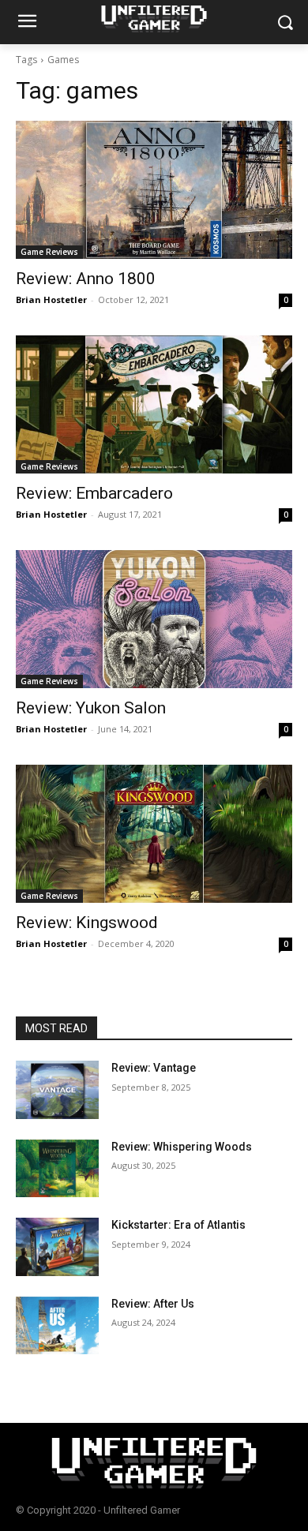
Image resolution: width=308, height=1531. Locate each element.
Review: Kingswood (87, 922)
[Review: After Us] (57, 1326)
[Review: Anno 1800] (154, 190)
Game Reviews (49, 251)
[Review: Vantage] (57, 1090)
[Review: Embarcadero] (154, 404)
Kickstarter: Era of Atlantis (178, 1224)
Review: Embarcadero (94, 493)
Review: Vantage (153, 1067)
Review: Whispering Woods (181, 1146)
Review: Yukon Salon (91, 707)
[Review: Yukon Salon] (154, 619)
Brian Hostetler (51, 299)
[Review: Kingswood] (154, 834)
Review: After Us (152, 1303)
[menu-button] (27, 23)
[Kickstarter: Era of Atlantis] (57, 1247)
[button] (284, 22)
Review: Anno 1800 (86, 278)
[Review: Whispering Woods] (57, 1169)
